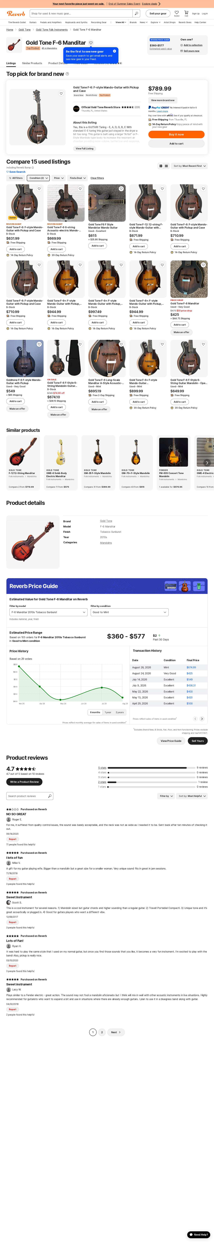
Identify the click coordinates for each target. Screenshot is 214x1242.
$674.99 (191, 667)
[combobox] (45, 612)
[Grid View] (160, 165)
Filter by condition (101, 606)
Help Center (200, 22)
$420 (190, 697)
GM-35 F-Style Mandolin (97, 473)
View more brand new (163, 100)
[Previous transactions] (195, 718)
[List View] (166, 165)
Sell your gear (158, 13)
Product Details (58, 63)
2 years (120, 712)
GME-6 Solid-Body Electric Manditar (56, 475)
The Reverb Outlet (17, 22)
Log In (205, 13)
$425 (190, 673)
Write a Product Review (24, 781)
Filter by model (18, 606)
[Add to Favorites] (91, 43)
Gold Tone (106, 520)
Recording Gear (99, 22)
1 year (108, 712)
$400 (190, 691)
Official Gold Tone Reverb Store (100, 107)
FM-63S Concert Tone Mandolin (171, 475)
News (142, 22)
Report (12, 839)
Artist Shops (170, 22)
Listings (11, 63)
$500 (190, 703)
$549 (190, 679)
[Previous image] (13, 117)
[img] (127, 107)
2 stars (102, 782)
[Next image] (61, 117)
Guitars (33, 22)
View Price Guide (171, 740)
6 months (95, 712)
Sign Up (196, 13)
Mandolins (106, 542)
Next (114, 1032)
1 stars (102, 786)
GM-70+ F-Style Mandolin (136, 473)
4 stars (102, 772)
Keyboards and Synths (76, 22)
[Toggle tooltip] (67, 73)
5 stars (102, 767)
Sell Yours (198, 740)
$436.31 (191, 685)
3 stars (102, 777)
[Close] (114, 51)
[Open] (84, 612)
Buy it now (176, 134)
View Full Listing (84, 148)
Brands (133, 22)
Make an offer (181, 332)
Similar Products (32, 63)
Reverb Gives (185, 22)
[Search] (136, 13)
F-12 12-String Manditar (22, 473)
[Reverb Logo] (16, 13)
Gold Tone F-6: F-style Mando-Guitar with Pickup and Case (106, 89)
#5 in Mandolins (49, 48)
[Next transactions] (201, 718)
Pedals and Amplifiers (51, 22)
